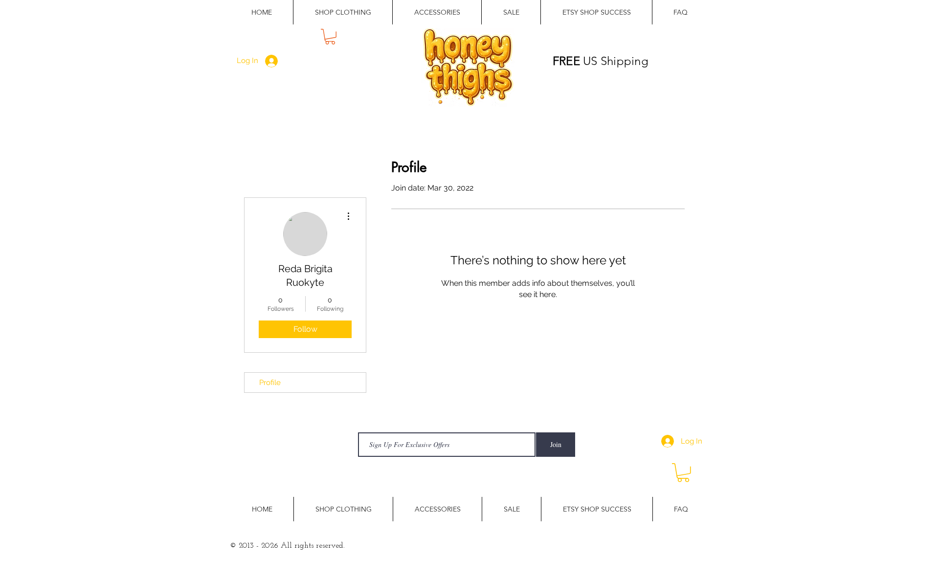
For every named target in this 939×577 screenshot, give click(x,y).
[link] (330, 36)
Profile (270, 382)
